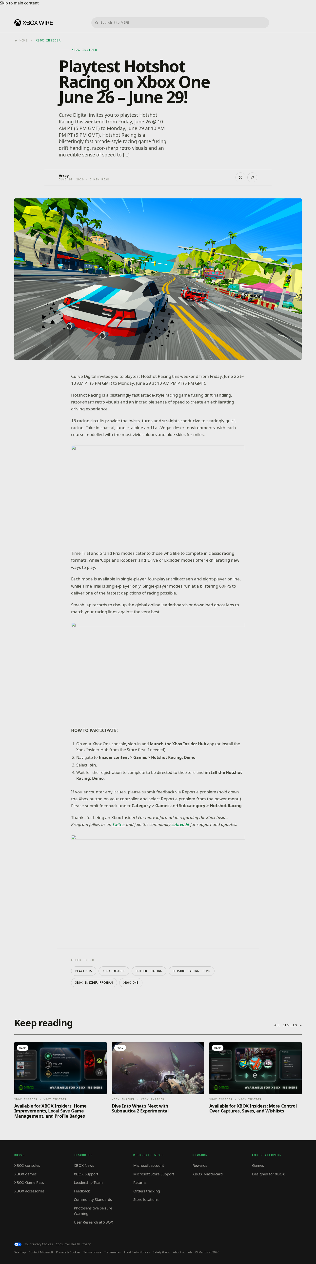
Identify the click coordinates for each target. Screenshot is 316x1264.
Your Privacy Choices (38, 1244)
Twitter (118, 824)
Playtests (83, 971)
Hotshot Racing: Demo (191, 971)
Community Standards (93, 1199)
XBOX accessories (29, 1190)
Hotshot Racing (149, 971)
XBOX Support (86, 1173)
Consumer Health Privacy (73, 1244)
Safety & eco (161, 1252)
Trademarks (112, 1252)
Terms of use (92, 1252)
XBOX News (84, 1165)
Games (258, 1165)
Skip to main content (19, 3)
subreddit (180, 824)
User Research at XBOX (93, 1222)
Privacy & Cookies (68, 1252)
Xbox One (130, 982)
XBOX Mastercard (208, 1173)
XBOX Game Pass (29, 1182)
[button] (158, 494)
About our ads (182, 1252)
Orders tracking (146, 1190)
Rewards (200, 1165)
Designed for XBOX (268, 1173)
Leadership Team (88, 1182)
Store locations (145, 1199)
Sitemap (20, 1252)
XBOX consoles (27, 1165)
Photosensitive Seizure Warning (93, 1211)
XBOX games (25, 1173)
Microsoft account (148, 1165)
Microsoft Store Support (153, 1173)
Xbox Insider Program (94, 982)
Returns (139, 1182)
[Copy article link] (252, 177)
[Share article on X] (240, 177)
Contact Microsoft (41, 1252)
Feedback (82, 1190)
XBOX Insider (114, 971)
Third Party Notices (137, 1252)
